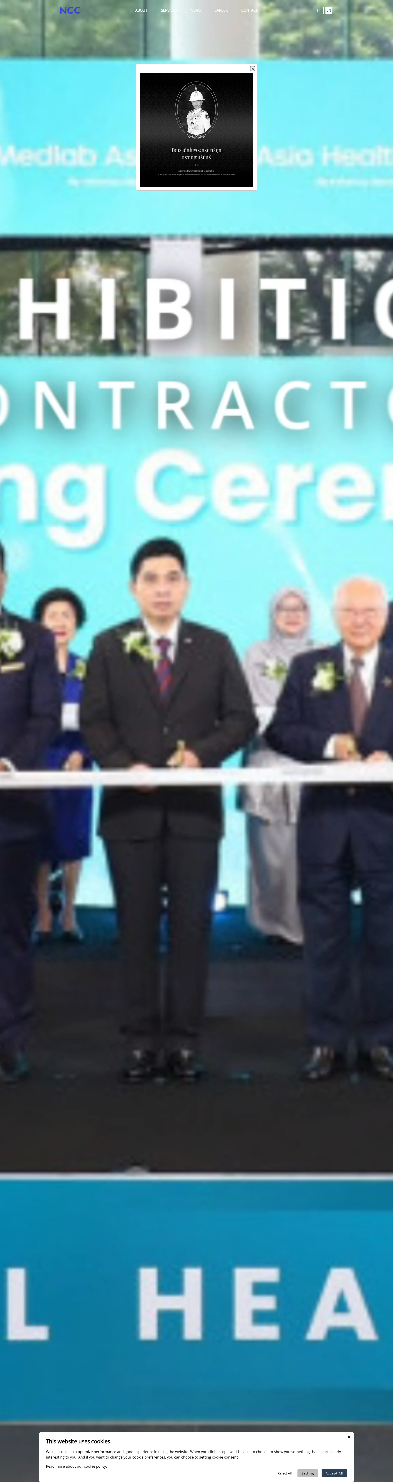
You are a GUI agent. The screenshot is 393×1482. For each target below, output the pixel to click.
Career (221, 10)
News (196, 10)
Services (169, 10)
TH (318, 10)
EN (328, 10)
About (141, 10)
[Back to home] (70, 10)
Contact (249, 10)
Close (252, 68)
